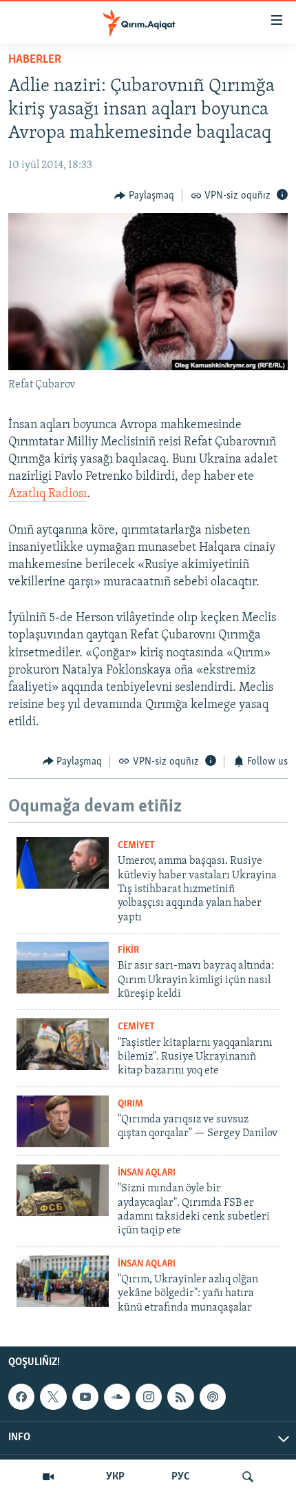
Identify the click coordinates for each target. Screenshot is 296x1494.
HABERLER (34, 60)
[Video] (48, 1477)
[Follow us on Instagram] (149, 1397)
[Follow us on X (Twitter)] (53, 1397)
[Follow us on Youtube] (85, 1397)
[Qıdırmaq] (247, 1477)
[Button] (144, 196)
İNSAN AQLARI (147, 1173)
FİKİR (128, 950)
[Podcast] (213, 1397)
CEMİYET (136, 845)
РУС (180, 1476)
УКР (115, 1476)
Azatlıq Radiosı (47, 494)
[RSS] (180, 1397)
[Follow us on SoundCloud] (117, 1397)
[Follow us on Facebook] (21, 1397)
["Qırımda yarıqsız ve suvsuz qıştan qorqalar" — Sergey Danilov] (63, 1121)
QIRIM (130, 1104)
